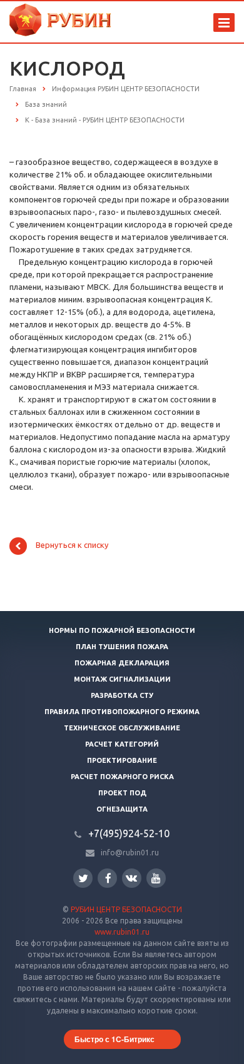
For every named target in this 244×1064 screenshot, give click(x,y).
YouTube (156, 878)
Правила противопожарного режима (122, 711)
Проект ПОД (122, 793)
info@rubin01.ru (130, 852)
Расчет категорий (122, 744)
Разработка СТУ (122, 695)
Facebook (107, 878)
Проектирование (122, 760)
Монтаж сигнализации (122, 679)
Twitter (83, 878)
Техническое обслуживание (122, 728)
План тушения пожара (122, 646)
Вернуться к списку (72, 545)
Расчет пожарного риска (122, 776)
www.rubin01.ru (122, 932)
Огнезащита (122, 809)
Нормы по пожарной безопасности (122, 630)
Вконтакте (131, 878)
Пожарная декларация (122, 663)
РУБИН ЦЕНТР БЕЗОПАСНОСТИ (126, 909)
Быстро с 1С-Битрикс (114, 1039)
